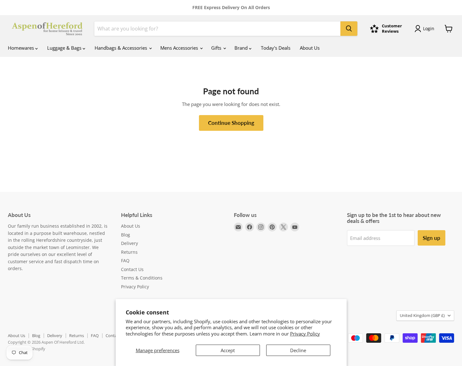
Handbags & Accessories (121, 48)
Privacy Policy (305, 333)
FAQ (125, 260)
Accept (228, 350)
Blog (125, 235)
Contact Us (132, 269)
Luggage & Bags (65, 48)
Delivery (129, 243)
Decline (298, 350)
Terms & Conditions (141, 278)
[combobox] (217, 28)
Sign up (431, 238)
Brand (241, 48)
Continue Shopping (231, 122)
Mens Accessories (179, 48)
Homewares (21, 48)
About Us (310, 48)
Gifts (217, 48)
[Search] (348, 28)
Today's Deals (275, 48)
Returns (129, 252)
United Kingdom (422, 315)
